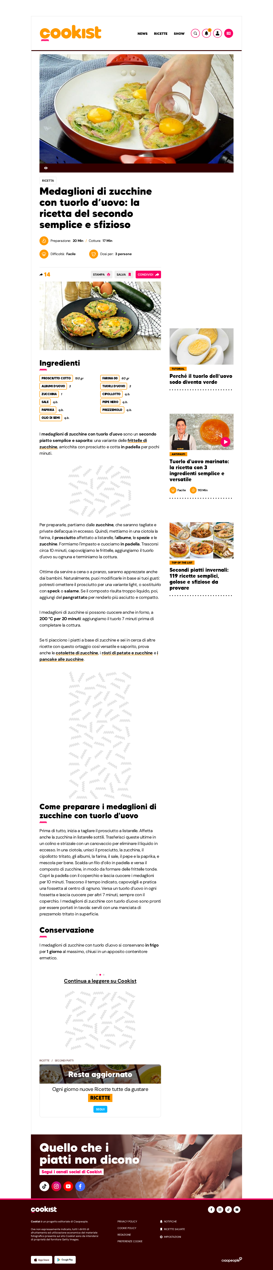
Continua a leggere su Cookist (100, 981)
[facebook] (80, 1186)
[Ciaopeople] (232, 1259)
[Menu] (228, 33)
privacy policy (127, 1221)
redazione (124, 1234)
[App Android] (65, 1260)
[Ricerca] (195, 33)
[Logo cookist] (70, 33)
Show (179, 33)
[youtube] (68, 1186)
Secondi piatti (64, 1060)
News (143, 33)
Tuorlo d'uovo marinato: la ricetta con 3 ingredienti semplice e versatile (199, 470)
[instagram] (56, 1186)
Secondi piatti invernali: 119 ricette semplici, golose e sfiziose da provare (199, 579)
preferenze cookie (130, 1241)
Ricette (160, 33)
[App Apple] (41, 1260)
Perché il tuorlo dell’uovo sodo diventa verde (201, 379)
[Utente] (217, 33)
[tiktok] (44, 1186)
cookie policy (127, 1228)
